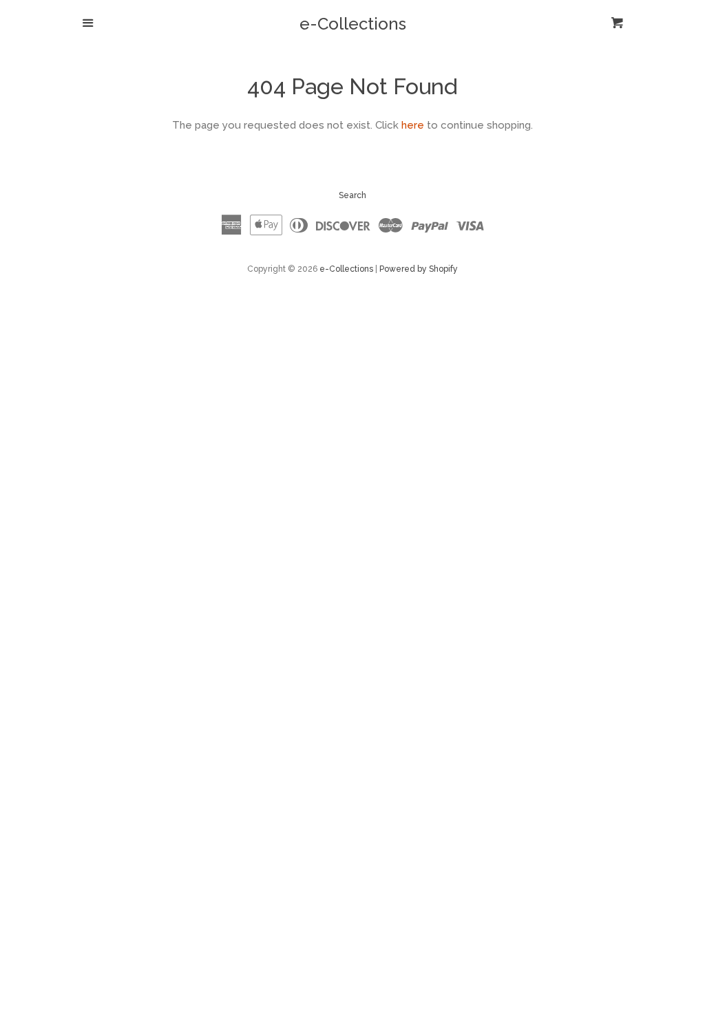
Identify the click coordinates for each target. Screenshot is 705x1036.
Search (352, 195)
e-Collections (352, 24)
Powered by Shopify (418, 269)
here (412, 125)
